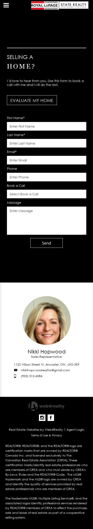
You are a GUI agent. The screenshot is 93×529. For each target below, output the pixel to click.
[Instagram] (42, 417)
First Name (15, 118)
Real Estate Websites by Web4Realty (36, 429)
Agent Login (75, 429)
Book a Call (16, 185)
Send (46, 243)
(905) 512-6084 (31, 376)
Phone (12, 169)
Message (14, 202)
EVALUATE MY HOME (31, 100)
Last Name (16, 135)
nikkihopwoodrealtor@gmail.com (45, 370)
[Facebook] (51, 417)
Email (11, 152)
